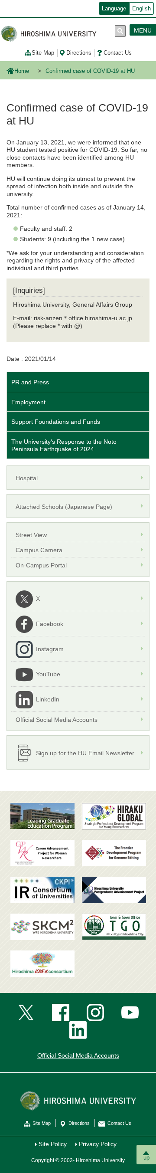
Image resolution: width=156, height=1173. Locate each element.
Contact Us (118, 53)
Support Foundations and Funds (55, 421)
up (146, 1157)
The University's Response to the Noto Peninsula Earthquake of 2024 (64, 445)
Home (21, 71)
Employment (28, 402)
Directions (78, 53)
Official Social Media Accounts (78, 1055)
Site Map (43, 53)
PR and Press (30, 382)
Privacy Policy (98, 1143)
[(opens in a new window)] (42, 853)
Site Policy (53, 1143)
